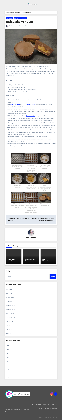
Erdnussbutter (30, 116)
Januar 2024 (9, 301)
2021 (7, 357)
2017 (7, 373)
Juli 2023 (8, 325)
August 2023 (9, 321)
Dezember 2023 (10, 305)
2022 (7, 353)
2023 (7, 349)
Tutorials (23, 18)
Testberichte (53, 408)
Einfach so (10, 18)
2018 (7, 369)
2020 (7, 361)
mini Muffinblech (15, 104)
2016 (7, 377)
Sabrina (13, 26)
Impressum (54, 413)
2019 (7, 365)
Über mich (47, 413)
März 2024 (9, 293)
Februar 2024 (10, 297)
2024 (7, 345)
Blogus (25, 409)
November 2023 (10, 309)
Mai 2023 (8, 333)
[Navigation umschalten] (6, 5)
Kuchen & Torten (37, 404)
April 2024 (9, 289)
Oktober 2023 (10, 313)
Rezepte (16, 18)
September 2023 (10, 317)
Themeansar (8, 412)
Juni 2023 (9, 329)
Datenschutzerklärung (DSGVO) (48, 417)
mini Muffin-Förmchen (29, 104)
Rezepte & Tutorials (43, 408)
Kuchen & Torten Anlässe (50, 404)
